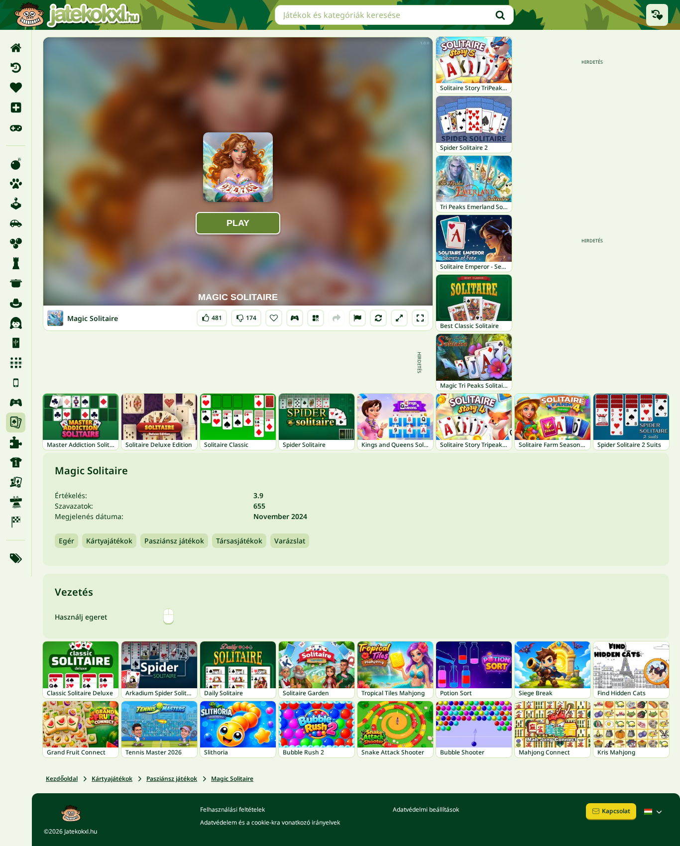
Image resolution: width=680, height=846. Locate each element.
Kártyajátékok (109, 540)
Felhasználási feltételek (232, 809)
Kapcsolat (616, 811)
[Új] (15, 107)
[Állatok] (15, 184)
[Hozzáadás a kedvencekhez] (273, 318)
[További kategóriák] (15, 558)
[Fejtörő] (15, 263)
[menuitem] (15, 48)
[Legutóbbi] (15, 68)
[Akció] (15, 164)
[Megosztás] (336, 318)
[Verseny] (15, 522)
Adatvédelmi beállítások (426, 809)
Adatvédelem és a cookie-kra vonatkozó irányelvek (270, 822)
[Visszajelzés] (357, 318)
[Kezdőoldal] (15, 48)
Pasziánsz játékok (174, 540)
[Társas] (15, 482)
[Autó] (15, 223)
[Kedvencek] (15, 88)
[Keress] (500, 15)
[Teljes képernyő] (420, 318)
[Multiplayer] (15, 403)
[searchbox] (394, 15)
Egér (66, 540)
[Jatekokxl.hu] (77, 15)
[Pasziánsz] (15, 422)
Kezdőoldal (62, 778)
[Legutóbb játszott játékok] (657, 15)
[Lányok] (15, 323)
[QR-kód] (315, 318)
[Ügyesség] (15, 502)
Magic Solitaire (232, 778)
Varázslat (289, 540)
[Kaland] (15, 303)
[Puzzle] (15, 442)
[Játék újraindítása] (378, 318)
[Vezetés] (294, 318)
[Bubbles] (15, 243)
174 (246, 316)
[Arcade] (15, 203)
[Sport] (15, 462)
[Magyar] (654, 811)
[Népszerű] (15, 127)
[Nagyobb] (399, 318)
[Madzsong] (15, 343)
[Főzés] (15, 283)
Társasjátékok (239, 540)
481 (212, 316)
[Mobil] (15, 383)
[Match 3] (15, 363)
